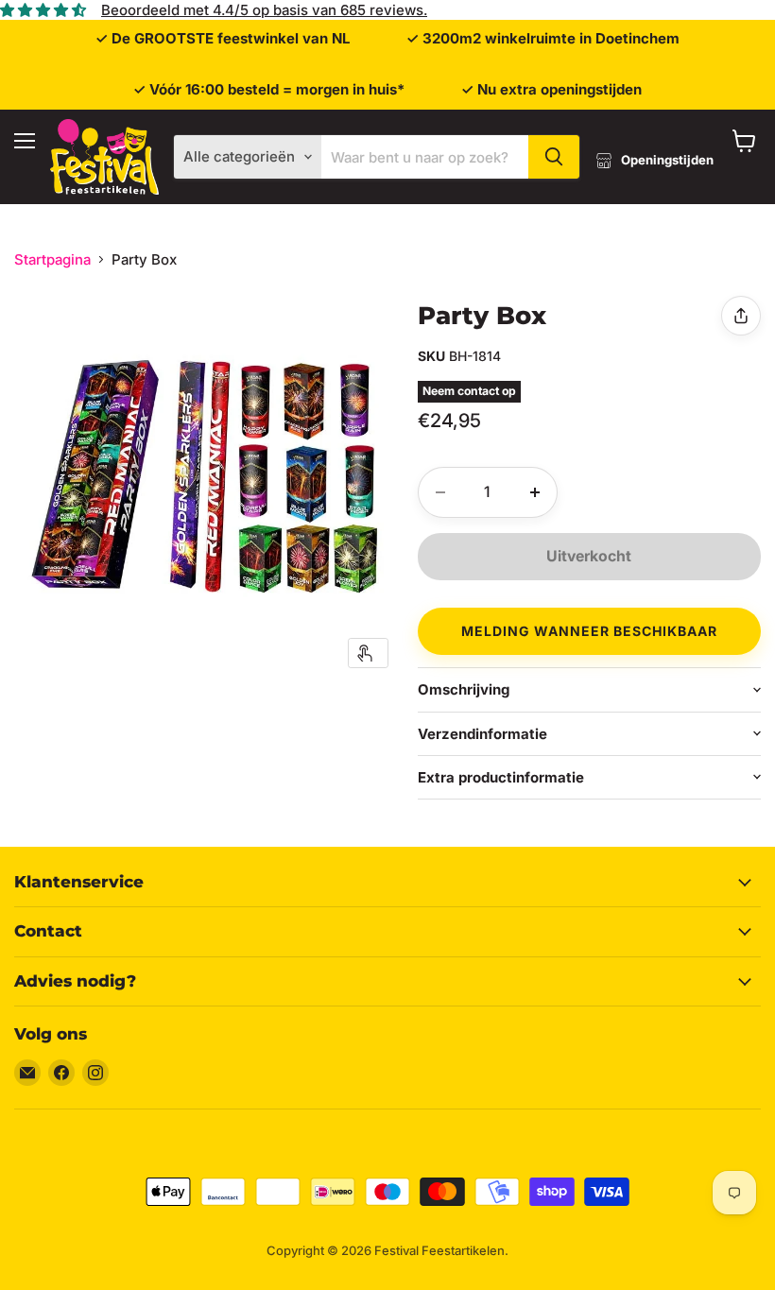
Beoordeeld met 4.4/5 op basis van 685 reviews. (264, 10)
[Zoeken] (553, 157)
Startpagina (52, 259)
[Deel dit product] (741, 315)
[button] (589, 628)
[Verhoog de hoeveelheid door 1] (535, 492)
